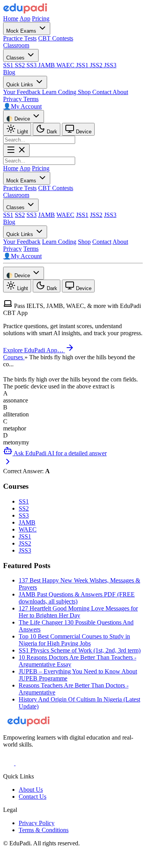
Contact (102, 92)
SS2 (20, 65)
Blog (9, 72)
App (24, 18)
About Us (31, 789)
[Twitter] (21, 763)
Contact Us (32, 796)
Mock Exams (22, 31)
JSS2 (97, 65)
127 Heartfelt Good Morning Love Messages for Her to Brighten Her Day (78, 612)
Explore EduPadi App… (34, 350)
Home (10, 18)
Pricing (40, 18)
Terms (31, 99)
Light (22, 132)
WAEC (66, 65)
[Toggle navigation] (16, 150)
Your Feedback (22, 92)
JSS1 (83, 65)
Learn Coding (60, 92)
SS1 (9, 65)
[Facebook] (9, 763)
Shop (85, 92)
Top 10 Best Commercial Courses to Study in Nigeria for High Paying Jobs (74, 640)
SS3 (32, 65)
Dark (51, 132)
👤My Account (22, 106)
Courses (14, 357)
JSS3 (110, 65)
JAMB (47, 65)
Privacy (13, 99)
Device (82, 132)
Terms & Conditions (44, 830)
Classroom (16, 45)
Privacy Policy (37, 823)
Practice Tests (20, 38)
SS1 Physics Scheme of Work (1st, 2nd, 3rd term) (80, 650)
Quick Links (20, 84)
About (120, 92)
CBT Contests (55, 38)
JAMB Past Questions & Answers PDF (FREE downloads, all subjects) (77, 598)
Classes (16, 58)
